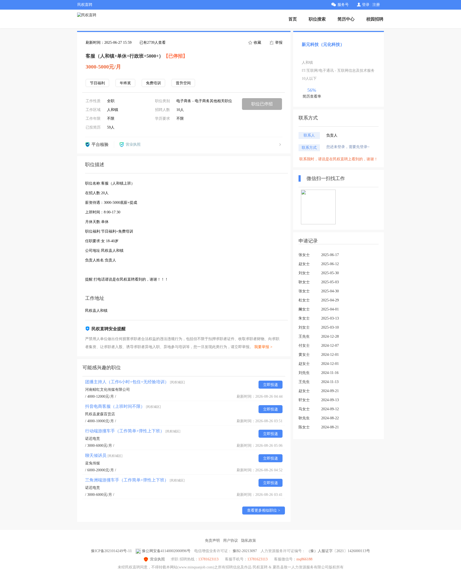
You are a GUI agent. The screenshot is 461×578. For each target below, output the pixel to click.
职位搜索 (317, 19)
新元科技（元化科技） (323, 44)
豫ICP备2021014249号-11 (111, 551)
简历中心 (346, 19)
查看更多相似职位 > (263, 510)
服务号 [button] (343, 5)
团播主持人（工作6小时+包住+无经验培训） (135, 382)
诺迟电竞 (92, 439)
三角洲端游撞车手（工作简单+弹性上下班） (135, 480)
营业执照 (157, 559)
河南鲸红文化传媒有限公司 (107, 390)
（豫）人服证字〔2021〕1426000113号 (338, 551)
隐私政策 (248, 541)
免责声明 (212, 541)
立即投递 (270, 385)
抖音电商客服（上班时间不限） (123, 406)
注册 (376, 5)
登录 (365, 5)
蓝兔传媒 (92, 463)
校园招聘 (374, 19)
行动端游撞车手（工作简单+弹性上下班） (132, 431)
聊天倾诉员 (103, 455)
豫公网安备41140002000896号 (166, 551)
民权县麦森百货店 (100, 414)
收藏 (257, 43)
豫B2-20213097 (245, 551)
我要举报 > (263, 347)
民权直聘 (84, 5)
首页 (292, 19)
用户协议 (230, 541)
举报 (278, 43)
